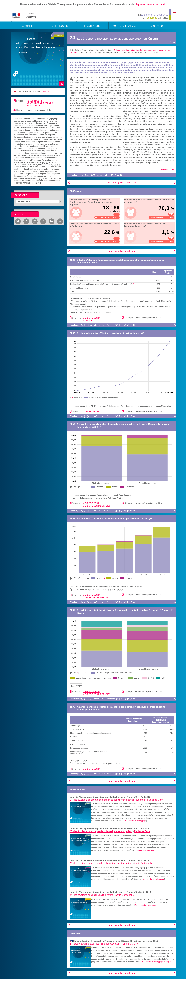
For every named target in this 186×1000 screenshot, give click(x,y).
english (46, 91)
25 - (101, 831)
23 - (101, 863)
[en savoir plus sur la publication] (37, 59)
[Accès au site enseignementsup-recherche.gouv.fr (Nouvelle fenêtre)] (25, 15)
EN (174, 17)
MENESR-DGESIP (35, 101)
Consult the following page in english (156, 962)
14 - (107, 800)
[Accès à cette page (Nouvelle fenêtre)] (80, 812)
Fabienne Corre (167, 170)
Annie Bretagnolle (143, 863)
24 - (91, 895)
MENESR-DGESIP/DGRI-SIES (40, 103)
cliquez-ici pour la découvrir (150, 4)
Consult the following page (135, 821)
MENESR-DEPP (33, 105)
